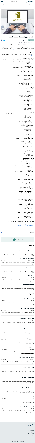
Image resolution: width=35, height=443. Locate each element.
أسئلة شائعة (23, 4)
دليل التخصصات (28, 4)
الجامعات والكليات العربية (16, 4)
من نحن (32, 432)
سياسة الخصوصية (31, 433)
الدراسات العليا (2, 4)
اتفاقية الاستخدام (31, 430)
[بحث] (2, 1)
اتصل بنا (32, 435)
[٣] (32, 55)
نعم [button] (14, 239)
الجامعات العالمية (8, 4)
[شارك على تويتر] (4, 40)
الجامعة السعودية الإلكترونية (28, 224)
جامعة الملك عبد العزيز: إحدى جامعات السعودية (25, 225)
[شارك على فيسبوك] (2, 40)
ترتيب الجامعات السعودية (29, 222)
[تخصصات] (29, 1)
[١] (13, 49)
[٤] (31, 55)
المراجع (32, 232)
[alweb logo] (19, 438)
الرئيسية (33, 4)
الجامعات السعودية (31, 40)
